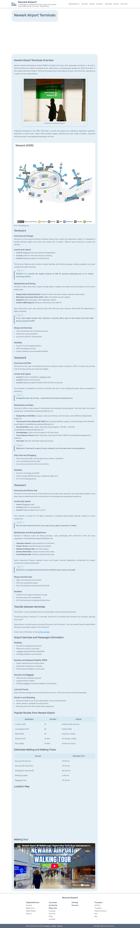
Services (52, 914)
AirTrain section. (44, 632)
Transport (98, 902)
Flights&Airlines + (74, 4)
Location (52, 919)
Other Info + (124, 4)
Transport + (99, 4)
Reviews (116, 4)
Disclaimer (47, 926)
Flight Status (31, 911)
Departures (30, 908)
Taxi (96, 914)
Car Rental (108, 4)
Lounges (52, 911)
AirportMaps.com (24, 225)
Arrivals (29, 905)
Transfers (98, 908)
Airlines (29, 914)
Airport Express (100, 911)
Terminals (84, 4)
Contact (54, 926)
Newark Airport (27, 2)
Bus (95, 916)
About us (60, 926)
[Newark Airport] (14, 4)
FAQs (51, 916)
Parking (91, 4)
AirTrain (97, 905)
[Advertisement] (70, 37)
